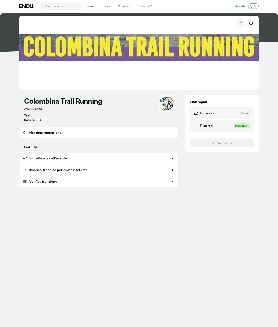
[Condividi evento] (240, 23)
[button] (99, 158)
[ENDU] (26, 6)
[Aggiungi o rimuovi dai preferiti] (250, 23)
